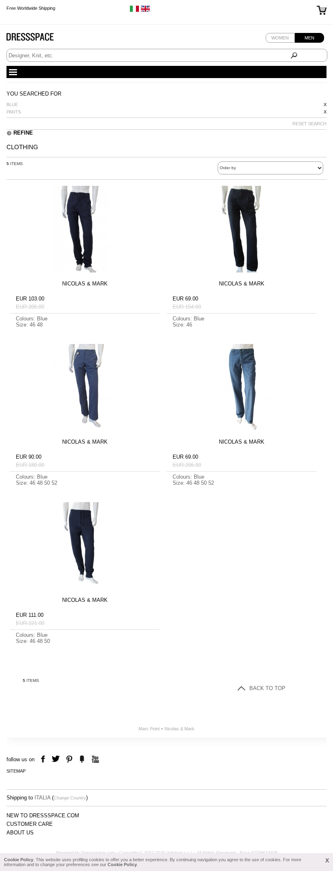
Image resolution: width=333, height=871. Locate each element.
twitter (56, 759)
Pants (13, 111)
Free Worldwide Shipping (30, 8)
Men (309, 37)
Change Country (70, 797)
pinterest (69, 759)
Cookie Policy (18, 859)
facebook (44, 759)
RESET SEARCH (309, 123)
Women (280, 37)
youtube (94, 759)
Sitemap (16, 771)
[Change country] (134, 10)
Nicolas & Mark (179, 728)
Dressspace (37, 39)
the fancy (81, 759)
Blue (12, 104)
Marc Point (149, 728)
